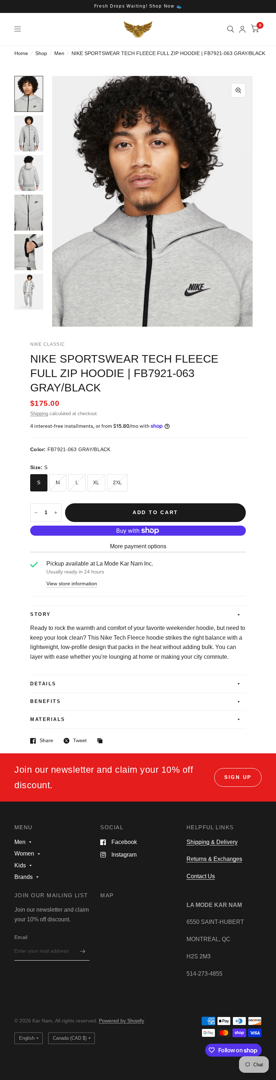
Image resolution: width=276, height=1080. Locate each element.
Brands (23, 877)
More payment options (138, 546)
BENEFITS (45, 701)
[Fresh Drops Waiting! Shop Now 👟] (138, 6)
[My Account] (242, 29)
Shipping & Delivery (212, 842)
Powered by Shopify (121, 1021)
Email (20, 937)
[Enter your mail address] (82, 951)
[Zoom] (238, 90)
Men (59, 53)
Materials (47, 719)
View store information (71, 583)
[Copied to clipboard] (101, 741)
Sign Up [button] (238, 777)
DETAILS (43, 683)
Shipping (39, 413)
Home (21, 53)
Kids (20, 865)
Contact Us (201, 876)
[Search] (230, 29)
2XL (117, 482)
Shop (41, 53)
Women (24, 853)
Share (46, 740)
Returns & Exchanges (214, 859)
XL (96, 482)
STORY (40, 614)
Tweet (80, 740)
